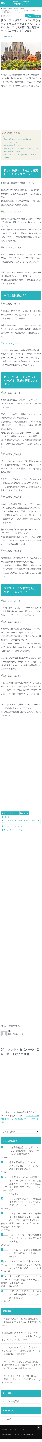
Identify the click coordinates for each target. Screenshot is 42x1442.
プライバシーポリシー (24, 1429)
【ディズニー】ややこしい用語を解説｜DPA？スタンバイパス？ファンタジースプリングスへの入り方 (19, 1364)
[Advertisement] (21, 742)
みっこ (7, 1157)
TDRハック (16, 1434)
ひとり (10, 36)
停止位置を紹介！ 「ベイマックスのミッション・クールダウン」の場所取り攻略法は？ (25, 1165)
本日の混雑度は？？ (12, 145)
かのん (7, 1230)
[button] (21, 56)
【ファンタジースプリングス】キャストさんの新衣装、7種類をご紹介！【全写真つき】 (19, 1350)
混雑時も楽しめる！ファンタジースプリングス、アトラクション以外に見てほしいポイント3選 (19, 1336)
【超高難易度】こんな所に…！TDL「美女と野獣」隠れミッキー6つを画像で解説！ (24, 1150)
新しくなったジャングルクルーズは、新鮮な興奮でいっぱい (21, 150)
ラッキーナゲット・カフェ (12, 830)
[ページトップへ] (39, 1427)
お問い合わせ (13, 1429)
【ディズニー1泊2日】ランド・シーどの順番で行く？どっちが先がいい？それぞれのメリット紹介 (25, 1264)
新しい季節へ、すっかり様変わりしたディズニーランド (21, 141)
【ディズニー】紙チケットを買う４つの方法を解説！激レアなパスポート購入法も (25, 1294)
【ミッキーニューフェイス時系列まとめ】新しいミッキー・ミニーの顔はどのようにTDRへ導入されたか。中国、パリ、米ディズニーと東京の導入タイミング (21, 1220)
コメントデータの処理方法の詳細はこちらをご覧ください (20, 1118)
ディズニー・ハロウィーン (12, 826)
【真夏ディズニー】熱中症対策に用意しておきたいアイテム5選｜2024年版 (19, 1321)
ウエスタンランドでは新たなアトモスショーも (21, 156)
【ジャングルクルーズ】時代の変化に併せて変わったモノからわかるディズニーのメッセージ (25, 1202)
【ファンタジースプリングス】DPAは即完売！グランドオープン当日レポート (19, 1379)
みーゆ (7, 1271)
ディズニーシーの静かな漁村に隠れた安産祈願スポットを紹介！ (25, 1251)
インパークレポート (11, 813)
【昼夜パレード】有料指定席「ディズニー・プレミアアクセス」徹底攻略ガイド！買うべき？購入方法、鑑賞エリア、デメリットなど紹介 (25, 1184)
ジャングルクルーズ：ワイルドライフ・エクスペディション (21, 821)
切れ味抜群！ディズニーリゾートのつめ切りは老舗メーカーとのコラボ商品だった (25, 1279)
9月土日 (6, 817)
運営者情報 (4, 1429)
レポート (25, 813)
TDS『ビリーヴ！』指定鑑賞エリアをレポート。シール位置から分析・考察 (25, 1238)
